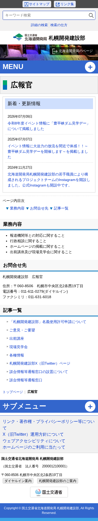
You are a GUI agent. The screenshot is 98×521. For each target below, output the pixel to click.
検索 (91, 15)
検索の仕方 (58, 25)
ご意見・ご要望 (22, 330)
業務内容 (17, 208)
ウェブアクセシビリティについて (34, 440)
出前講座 (16, 338)
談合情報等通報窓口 (25, 380)
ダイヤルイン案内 (18, 481)
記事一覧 (61, 208)
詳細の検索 (39, 25)
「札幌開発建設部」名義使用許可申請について (47, 322)
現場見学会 (18, 347)
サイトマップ (39, 4)
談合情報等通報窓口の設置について (38, 372)
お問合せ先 (39, 208)
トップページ (13, 392)
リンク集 (67, 4)
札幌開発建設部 (49, 39)
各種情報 (16, 355)
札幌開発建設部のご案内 (57, 481)
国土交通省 (49, 492)
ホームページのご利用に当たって (34, 447)
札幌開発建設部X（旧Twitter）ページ (39, 363)
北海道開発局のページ (76, 51)
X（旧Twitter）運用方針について (33, 434)
